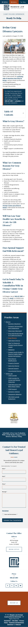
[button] (4, 2)
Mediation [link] (11, 350)
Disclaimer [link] (7, 620)
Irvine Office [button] (14, 549)
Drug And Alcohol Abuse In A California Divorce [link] (15, 334)
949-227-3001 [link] (9, 101)
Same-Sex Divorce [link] (13, 366)
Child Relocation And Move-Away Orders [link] (14, 385)
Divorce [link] (8, 322)
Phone (4, 484)
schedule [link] (18, 101)
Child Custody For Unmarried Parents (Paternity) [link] (14, 380)
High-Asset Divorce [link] (14, 340)
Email (3, 476)
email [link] (11, 298)
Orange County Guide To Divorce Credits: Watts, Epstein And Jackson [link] (16, 354)
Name (4, 468)
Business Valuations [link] (14, 324)
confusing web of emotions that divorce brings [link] (13, 78)
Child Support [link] (12, 389)
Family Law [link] (9, 373)
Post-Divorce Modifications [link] (12, 360)
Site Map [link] (15, 620)
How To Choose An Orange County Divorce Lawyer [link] (15, 345)
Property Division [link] (13, 363)
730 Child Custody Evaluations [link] (13, 398)
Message (4, 491)
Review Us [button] (14, 603)
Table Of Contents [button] (8, 113)
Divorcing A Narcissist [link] (15, 331)
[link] (14, 7)
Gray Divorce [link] (12, 338)
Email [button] (15, 2)
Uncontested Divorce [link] (14, 371)
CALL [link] (24, 2)
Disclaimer (5, 511)
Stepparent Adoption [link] (14, 394)
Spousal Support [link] (13, 368)
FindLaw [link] (18, 624)
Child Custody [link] (12, 375)
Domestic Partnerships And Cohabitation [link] (15, 327)
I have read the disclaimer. (10, 514)
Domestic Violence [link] (14, 392)
